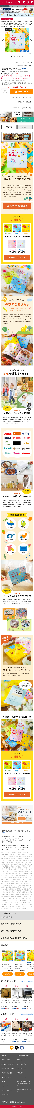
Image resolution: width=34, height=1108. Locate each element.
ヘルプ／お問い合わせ (23, 1055)
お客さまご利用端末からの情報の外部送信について (24, 1083)
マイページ (4, 1086)
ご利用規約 (20, 1073)
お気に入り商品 (5, 1059)
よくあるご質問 (21, 1064)
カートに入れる (21, 91)
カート (3, 1081)
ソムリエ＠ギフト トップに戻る (21, 97)
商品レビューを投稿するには (22, 108)
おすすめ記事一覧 (6, 1077)
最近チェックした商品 (7, 1064)
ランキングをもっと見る (27, 981)
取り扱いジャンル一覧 (7, 1068)
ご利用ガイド (5, 1095)
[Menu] (2, 2)
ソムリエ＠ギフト (6, 917)
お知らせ (19, 1059)
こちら (5, 833)
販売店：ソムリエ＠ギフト (24, 62)
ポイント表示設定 (6, 1090)
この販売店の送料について (24, 65)
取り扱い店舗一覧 (6, 1073)
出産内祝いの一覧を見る (23, 102)
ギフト (30, 6)
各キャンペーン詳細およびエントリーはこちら (15, 78)
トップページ (4, 6)
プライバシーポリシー (23, 1077)
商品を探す (4, 1055)
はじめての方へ (21, 1068)
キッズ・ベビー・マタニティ (18, 6)
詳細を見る (7, 974)
